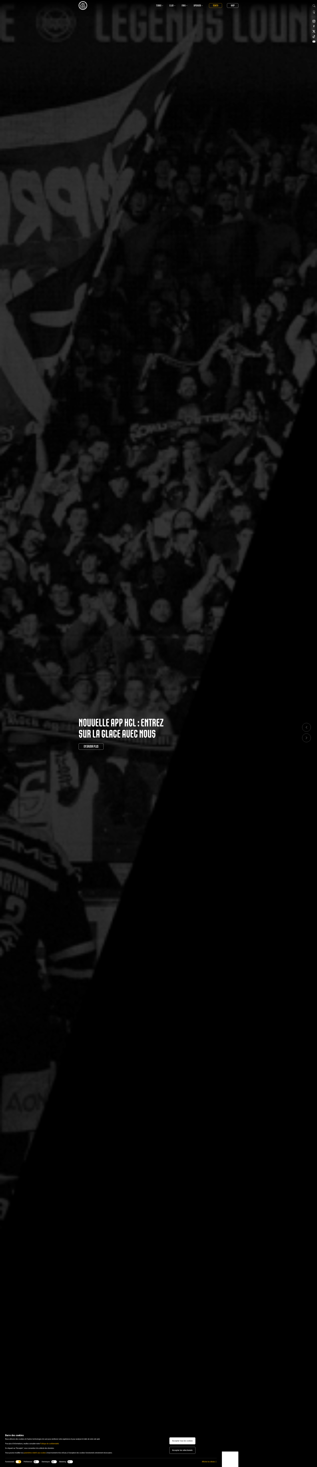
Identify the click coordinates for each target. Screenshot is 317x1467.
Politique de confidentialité (49, 1444)
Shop (233, 5)
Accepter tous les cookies (182, 1441)
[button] (306, 727)
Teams (158, 5)
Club (171, 5)
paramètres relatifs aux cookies (35, 1453)
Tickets (215, 5)
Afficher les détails (208, 1462)
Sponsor (197, 5)
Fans (184, 5)
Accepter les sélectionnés (182, 1450)
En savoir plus (91, 743)
